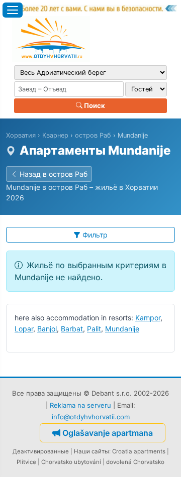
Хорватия (21, 135)
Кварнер (55, 135)
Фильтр (95, 234)
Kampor (147, 317)
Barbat (72, 328)
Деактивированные (41, 451)
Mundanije (122, 328)
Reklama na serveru (80, 405)
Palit (94, 328)
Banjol (47, 328)
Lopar (24, 328)
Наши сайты (91, 451)
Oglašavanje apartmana (107, 433)
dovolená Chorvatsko (135, 461)
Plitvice (26, 461)
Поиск (93, 105)
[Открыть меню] (13, 10)
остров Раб (93, 135)
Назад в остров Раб (53, 174)
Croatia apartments (138, 451)
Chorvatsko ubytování (71, 461)
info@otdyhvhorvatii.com (91, 417)
